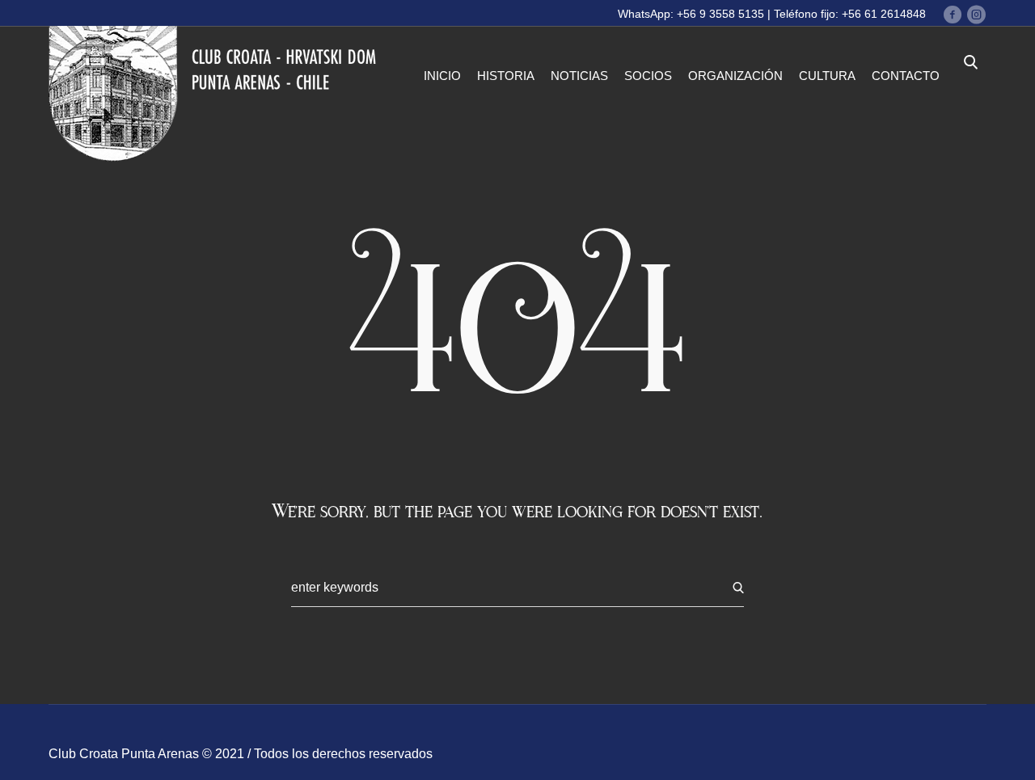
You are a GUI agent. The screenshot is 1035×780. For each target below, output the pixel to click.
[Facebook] (952, 14)
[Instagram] (975, 14)
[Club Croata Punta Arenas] (217, 94)
